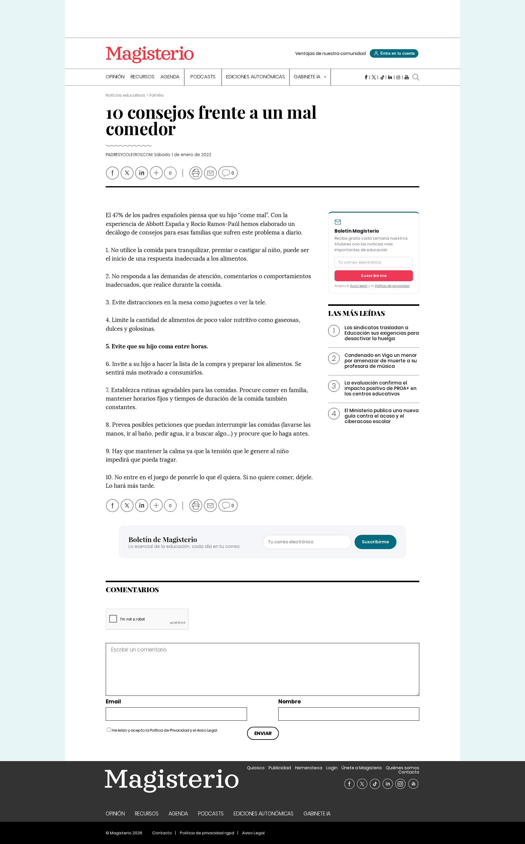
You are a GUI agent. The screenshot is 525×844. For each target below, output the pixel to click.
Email (113, 701)
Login (332, 768)
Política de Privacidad (169, 730)
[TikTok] (382, 77)
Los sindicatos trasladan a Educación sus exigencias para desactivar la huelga (382, 333)
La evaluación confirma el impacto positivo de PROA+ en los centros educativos (381, 388)
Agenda (170, 77)
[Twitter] (373, 77)
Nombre (289, 701)
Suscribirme (373, 275)
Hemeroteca (308, 768)
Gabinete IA (308, 77)
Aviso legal (358, 286)
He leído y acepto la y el (164, 730)
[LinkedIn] (390, 77)
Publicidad (280, 768)
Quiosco (256, 768)
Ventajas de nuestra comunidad (330, 53)
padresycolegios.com (129, 155)
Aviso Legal (207, 730)
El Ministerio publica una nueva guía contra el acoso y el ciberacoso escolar (382, 416)
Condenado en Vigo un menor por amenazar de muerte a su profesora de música (381, 360)
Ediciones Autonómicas (255, 77)
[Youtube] (406, 77)
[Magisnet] (150, 54)
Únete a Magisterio (361, 768)
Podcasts (202, 77)
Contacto (408, 772)
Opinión (115, 77)
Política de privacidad (392, 286)
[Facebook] (365, 77)
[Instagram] (398, 77)
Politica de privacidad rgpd (207, 833)
